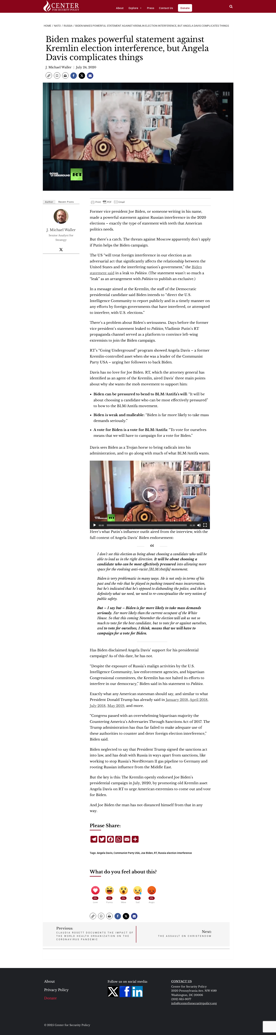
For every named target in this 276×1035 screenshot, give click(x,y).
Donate (185, 8)
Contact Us (166, 8)
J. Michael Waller (59, 67)
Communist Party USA (127, 852)
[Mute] (199, 525)
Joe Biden (147, 852)
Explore (133, 8)
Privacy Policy (56, 990)
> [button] (231, 6)
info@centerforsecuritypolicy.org (194, 1003)
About (120, 8)
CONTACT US (181, 981)
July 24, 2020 (86, 67)
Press (150, 8)
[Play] (95, 525)
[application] (150, 495)
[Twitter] (61, 249)
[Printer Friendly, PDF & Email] (108, 202)
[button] (49, 75)
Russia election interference (175, 852)
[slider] (147, 525)
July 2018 (98, 706)
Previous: (95, 933)
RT (155, 852)
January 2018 (177, 700)
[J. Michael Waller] (61, 216)
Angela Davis (104, 852)
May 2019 (115, 706)
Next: (185, 933)
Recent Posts (66, 202)
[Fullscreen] (205, 525)
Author (49, 202)
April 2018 (198, 700)
